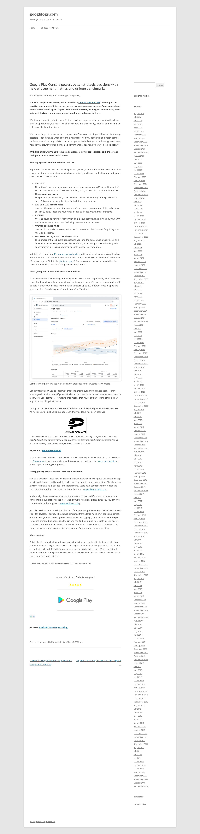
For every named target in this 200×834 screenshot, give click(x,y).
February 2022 (140, 303)
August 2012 (139, 705)
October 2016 (139, 529)
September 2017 (141, 490)
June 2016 (138, 543)
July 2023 (137, 244)
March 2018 (139, 469)
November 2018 (141, 441)
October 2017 (139, 487)
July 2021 (137, 328)
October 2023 (139, 233)
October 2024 (139, 191)
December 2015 (140, 564)
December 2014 (140, 606)
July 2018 (137, 455)
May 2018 (138, 462)
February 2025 (140, 177)
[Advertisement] (100, 53)
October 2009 (139, 782)
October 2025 (139, 148)
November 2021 (141, 314)
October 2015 (139, 571)
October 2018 (139, 444)
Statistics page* (67, 261)
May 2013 (138, 673)
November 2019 (141, 399)
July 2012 (137, 708)
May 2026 (138, 124)
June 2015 (138, 585)
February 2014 (140, 642)
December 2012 (140, 691)
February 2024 (140, 219)
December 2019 (140, 395)
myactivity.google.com (95, 489)
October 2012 (139, 698)
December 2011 (140, 733)
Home (32, 28)
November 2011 (141, 737)
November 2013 (141, 652)
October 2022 (139, 275)
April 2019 (138, 423)
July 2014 (137, 624)
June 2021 (138, 332)
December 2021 (140, 311)
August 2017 (139, 494)
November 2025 (141, 145)
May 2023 (138, 251)
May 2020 (138, 377)
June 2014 (138, 627)
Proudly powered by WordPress (42, 821)
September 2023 (141, 237)
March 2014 (139, 638)
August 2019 (139, 409)
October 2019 (139, 402)
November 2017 (141, 483)
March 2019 (139, 427)
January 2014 (139, 645)
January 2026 (139, 138)
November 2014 (141, 610)
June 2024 (138, 205)
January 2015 (139, 603)
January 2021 (139, 349)
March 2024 (139, 215)
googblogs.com (44, 14)
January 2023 (139, 265)
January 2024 (139, 222)
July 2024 (137, 201)
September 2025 (141, 152)
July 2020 (137, 370)
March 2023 (139, 258)
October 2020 (139, 360)
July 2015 (137, 582)
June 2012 (138, 712)
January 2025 (139, 180)
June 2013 (138, 670)
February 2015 (140, 599)
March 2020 (139, 384)
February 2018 (140, 473)
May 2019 (138, 420)
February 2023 (140, 261)
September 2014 (141, 617)
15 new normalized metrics (67, 254)
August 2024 (139, 198)
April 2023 (138, 254)
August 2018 (139, 451)
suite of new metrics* (89, 102)
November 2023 (141, 229)
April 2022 (138, 296)
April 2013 (138, 677)
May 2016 (138, 546)
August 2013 (139, 663)
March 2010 (139, 768)
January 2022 (139, 307)
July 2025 (137, 159)
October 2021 (139, 318)
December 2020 (140, 353)
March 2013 (139, 680)
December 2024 (140, 184)
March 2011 (139, 761)
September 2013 (141, 659)
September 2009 (141, 786)
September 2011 (141, 744)
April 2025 (138, 170)
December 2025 (140, 141)
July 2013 (137, 666)
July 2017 (137, 497)
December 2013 (140, 649)
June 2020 (138, 374)
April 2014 (138, 635)
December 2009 (140, 775)
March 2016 (139, 554)
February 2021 (140, 346)
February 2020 (140, 388)
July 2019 (137, 413)
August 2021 (139, 325)
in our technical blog (70, 503)
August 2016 (139, 536)
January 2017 (139, 518)
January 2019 (139, 434)
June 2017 (138, 501)
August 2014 (139, 620)
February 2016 (140, 557)
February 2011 (140, 765)
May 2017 (138, 504)
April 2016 (138, 550)
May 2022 (138, 293)
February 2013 (140, 684)
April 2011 (138, 758)
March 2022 (139, 300)
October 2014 (139, 613)
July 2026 (137, 117)
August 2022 (139, 282)
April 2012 (138, 719)
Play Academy (39, 461)
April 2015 (138, 592)
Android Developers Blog (53, 627)
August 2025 (139, 156)
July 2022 (137, 286)
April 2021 (138, 339)
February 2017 (140, 515)
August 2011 (139, 747)
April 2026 (138, 127)
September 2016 (141, 532)
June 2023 (138, 247)
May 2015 (138, 589)
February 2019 (140, 430)
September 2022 (141, 279)
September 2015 (141, 575)
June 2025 (138, 163)
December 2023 (140, 226)
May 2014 (138, 631)
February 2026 (140, 134)
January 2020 (139, 392)
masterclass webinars (107, 461)
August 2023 (139, 240)
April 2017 (138, 508)
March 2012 (139, 723)
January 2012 (139, 730)
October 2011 (139, 740)
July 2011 (137, 751)
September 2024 (141, 194)
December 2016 (140, 522)
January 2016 (139, 561)
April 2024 (138, 212)
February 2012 (140, 726)
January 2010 (139, 772)
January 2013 (139, 687)
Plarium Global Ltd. (51, 450)
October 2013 (139, 656)
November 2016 (141, 525)
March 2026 (139, 131)
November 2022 (141, 272)
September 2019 (141, 406)
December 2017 (140, 480)
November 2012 (141, 694)
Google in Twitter (49, 28)
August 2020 (139, 367)
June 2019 (138, 416)
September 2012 (141, 701)
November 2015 (141, 568)
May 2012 (138, 716)
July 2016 (137, 539)
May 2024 (138, 208)
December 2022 (140, 268)
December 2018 (140, 437)
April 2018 (138, 465)
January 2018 (139, 476)
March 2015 (139, 596)
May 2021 (138, 335)
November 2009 (141, 779)
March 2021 (139, 342)
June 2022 (138, 289)
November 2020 (141, 356)
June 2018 (138, 458)
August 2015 (139, 578)
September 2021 (141, 321)
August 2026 (139, 113)
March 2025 (139, 173)
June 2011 (138, 754)
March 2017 (139, 511)
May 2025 (138, 166)
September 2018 (141, 448)
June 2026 (138, 120)
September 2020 (141, 363)
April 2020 (138, 381)
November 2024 (141, 187)
